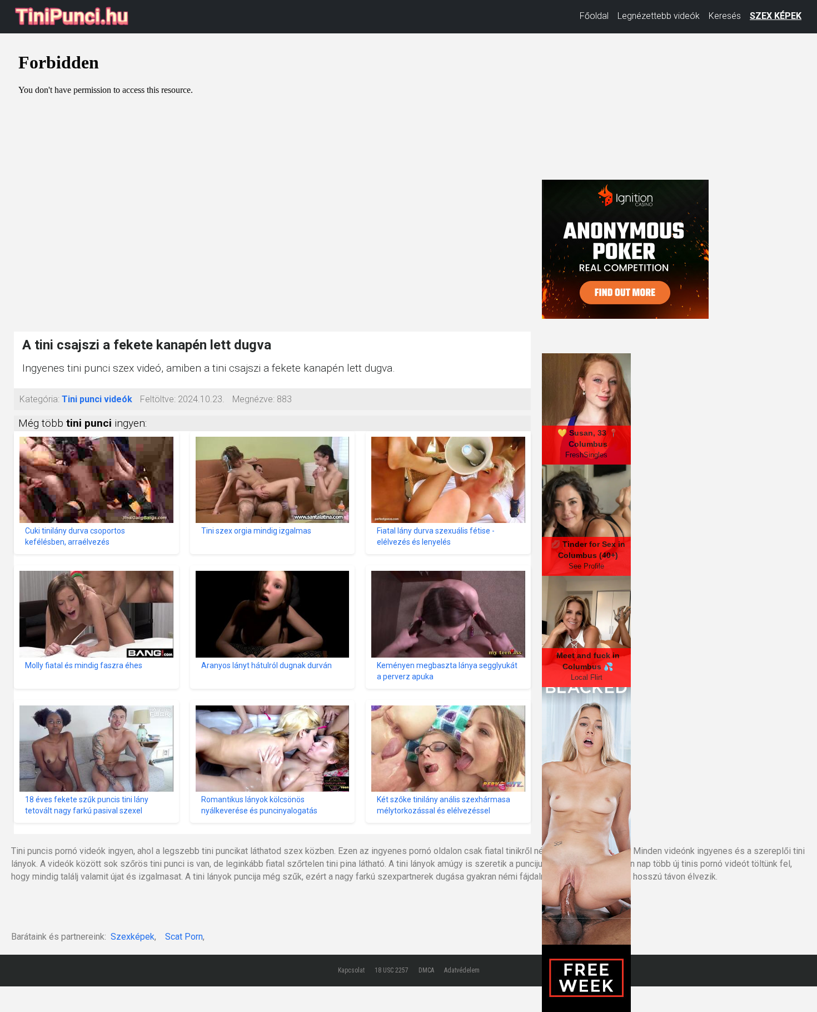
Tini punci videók (97, 399)
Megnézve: (253, 399)
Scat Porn (184, 936)
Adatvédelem (462, 970)
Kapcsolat (351, 970)
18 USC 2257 (392, 970)
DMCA (426, 970)
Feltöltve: (158, 399)
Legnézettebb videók (658, 16)
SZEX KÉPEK (775, 16)
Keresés (725, 16)
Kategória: (39, 399)
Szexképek (133, 936)
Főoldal (594, 16)
